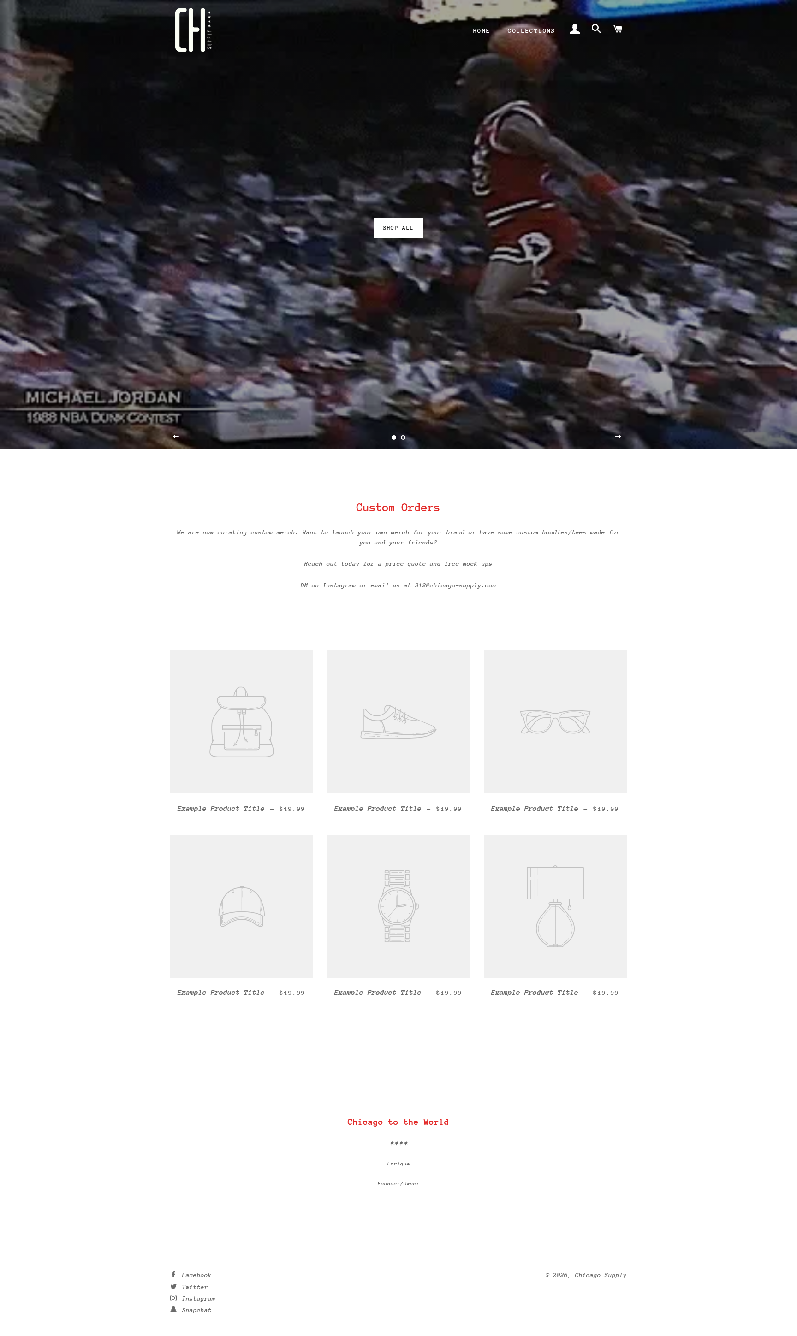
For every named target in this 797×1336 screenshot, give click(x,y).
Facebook (195, 1274)
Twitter (193, 1286)
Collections (531, 30)
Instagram (196, 1298)
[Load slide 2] (403, 437)
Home (482, 30)
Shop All (398, 228)
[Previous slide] (176, 437)
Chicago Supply (601, 1274)
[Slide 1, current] (393, 437)
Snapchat (195, 1309)
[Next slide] (618, 437)
